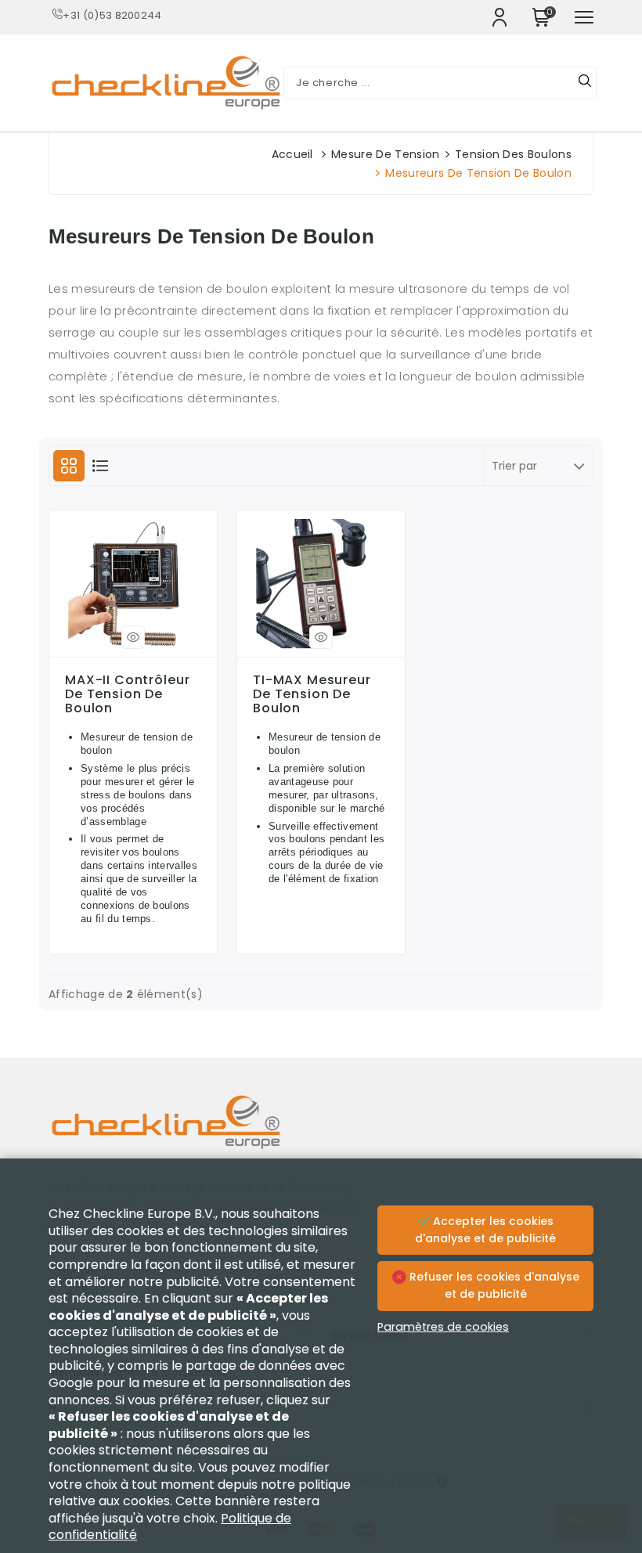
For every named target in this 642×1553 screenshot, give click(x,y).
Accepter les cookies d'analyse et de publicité (485, 1229)
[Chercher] (585, 83)
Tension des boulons (513, 154)
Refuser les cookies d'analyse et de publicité (492, 1285)
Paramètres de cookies (443, 1327)
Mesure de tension (385, 154)
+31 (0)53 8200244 (112, 15)
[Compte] (499, 17)
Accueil (292, 154)
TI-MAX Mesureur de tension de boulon (312, 694)
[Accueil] (321, 1134)
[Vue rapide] (133, 637)
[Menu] (584, 17)
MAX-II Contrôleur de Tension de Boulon (127, 694)
